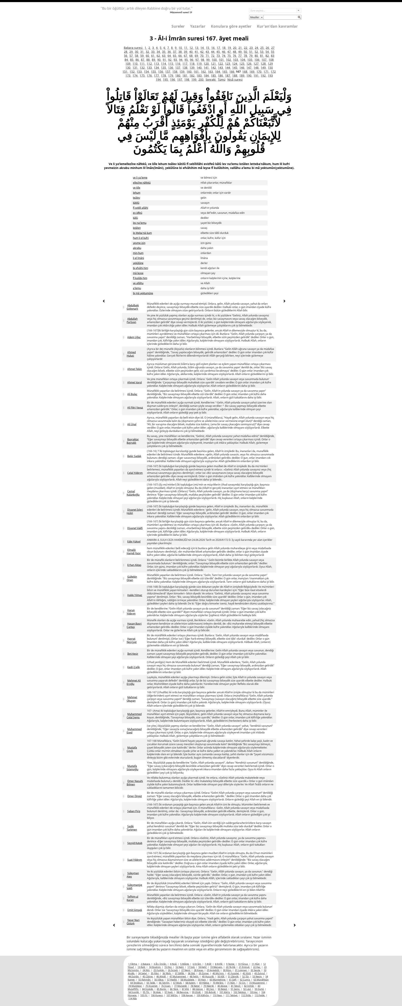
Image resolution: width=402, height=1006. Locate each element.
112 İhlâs (246, 995)
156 (161, 71)
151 (125, 71)
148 (256, 68)
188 (235, 75)
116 (178, 64)
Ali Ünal (131, 424)
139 (192, 68)
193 (270, 75)
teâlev (136, 198)
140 (199, 68)
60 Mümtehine (218, 979)
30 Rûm (227, 970)
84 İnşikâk (148, 989)
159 (182, 71)
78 (246, 56)
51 (251, 52)
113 (157, 64)
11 (186, 48)
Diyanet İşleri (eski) (135, 511)
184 (207, 75)
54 (267, 52)
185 (214, 75)
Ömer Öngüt (134, 796)
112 (150, 64)
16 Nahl (179, 967)
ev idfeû (137, 213)
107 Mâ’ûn (172, 995)
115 (171, 64)
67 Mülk (177, 982)
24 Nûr (146, 970)
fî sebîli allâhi (140, 208)
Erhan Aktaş (134, 565)
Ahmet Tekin (134, 369)
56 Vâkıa (159, 979)
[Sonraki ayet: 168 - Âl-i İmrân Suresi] (284, 302)
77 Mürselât (180, 985)
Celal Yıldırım (135, 473)
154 (147, 71)
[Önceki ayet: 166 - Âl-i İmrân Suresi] (104, 302)
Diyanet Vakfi (135, 528)
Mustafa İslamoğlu (132, 767)
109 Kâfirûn (203, 995)
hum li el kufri (141, 238)
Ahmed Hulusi (131, 353)
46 (224, 52)
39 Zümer (204, 973)
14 (202, 48)
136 (171, 68)
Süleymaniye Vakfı (134, 886)
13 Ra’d (142, 967)
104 (243, 60)
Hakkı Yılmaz (134, 595)
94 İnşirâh (134, 992)
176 (150, 75)
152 (132, 71)
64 (170, 56)
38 (180, 52)
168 (245, 71)
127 (256, 64)
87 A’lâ (185, 989)
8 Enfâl (219, 963)
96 (192, 60)
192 (264, 75)
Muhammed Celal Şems (134, 715)
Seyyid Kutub (134, 843)
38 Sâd (192, 973)
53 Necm (257, 976)
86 (137, 60)
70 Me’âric (218, 982)
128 (264, 64)
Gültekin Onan (132, 578)
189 (242, 75)
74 (224, 56)
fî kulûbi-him (140, 278)
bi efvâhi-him (140, 268)
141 (207, 68)
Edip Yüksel (133, 541)
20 (235, 48)
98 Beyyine (183, 992)
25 (262, 48)
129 (270, 64)
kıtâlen (137, 228)
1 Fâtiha (133, 963)
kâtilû (136, 203)
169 (252, 71)
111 (143, 64)
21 (240, 48)
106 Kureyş (157, 995)
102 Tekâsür (240, 992)
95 (186, 60)
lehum (136, 193)
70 (202, 56)
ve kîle (136, 187)
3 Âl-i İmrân (160, 963)
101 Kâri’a (224, 992)
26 (268, 48)
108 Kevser (187, 995)
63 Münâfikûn (261, 979)
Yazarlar (197, 26)
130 (128, 68)
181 (185, 75)
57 (131, 56)
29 (131, 52)
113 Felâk (260, 995)
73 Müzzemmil (257, 982)
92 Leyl (247, 989)
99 (208, 60)
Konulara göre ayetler (231, 26)
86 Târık (174, 989)
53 (262, 52)
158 (175, 71)
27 (272, 48)
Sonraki (211, 79)
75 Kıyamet (152, 985)
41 (197, 52)
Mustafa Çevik (132, 749)
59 (142, 56)
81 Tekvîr (236, 985)
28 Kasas (199, 970)
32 (148, 52)
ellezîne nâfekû (142, 182)
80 (257, 56)
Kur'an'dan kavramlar (277, 26)
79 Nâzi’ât (209, 985)
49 (240, 52)
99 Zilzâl (196, 992)
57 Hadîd (172, 979)
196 (173, 79)
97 (197, 60)
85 (132, 60)
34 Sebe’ (143, 973)
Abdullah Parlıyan (132, 320)
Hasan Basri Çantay (134, 625)
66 (180, 56)
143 (221, 68)
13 (197, 48)
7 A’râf (208, 963)
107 (264, 60)
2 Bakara (146, 963)
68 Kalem (191, 982)
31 (142, 52)
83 (272, 56)
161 (197, 71)
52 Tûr (245, 976)
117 (185, 64)
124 (235, 64)
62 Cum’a (245, 979)
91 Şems (235, 989)
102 (229, 60)
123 (228, 64)
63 (164, 56)
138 (185, 68)
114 (164, 64)
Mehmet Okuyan (132, 699)
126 (249, 64)
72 (213, 56)
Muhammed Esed (134, 730)
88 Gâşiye (197, 989)
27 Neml (186, 970)
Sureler (178, 26)
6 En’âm (197, 963)
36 (170, 52)
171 (266, 71)
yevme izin (139, 243)
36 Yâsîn (167, 973)
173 (128, 75)
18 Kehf (202, 967)
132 (143, 68)
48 (235, 52)
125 (242, 64)
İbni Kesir (132, 654)
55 (272, 52)
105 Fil (144, 995)
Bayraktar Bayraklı (133, 441)
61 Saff (233, 979)
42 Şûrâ (247, 973)
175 (143, 75)
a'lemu (137, 288)
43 (208, 52)
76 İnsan (166, 985)
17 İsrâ (191, 967)
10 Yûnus (243, 963)
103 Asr (254, 992)
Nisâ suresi (235, 79)
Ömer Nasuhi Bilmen (135, 782)
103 (236, 60)
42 (202, 52)
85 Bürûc (162, 989)
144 (228, 68)
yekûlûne (138, 263)
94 (181, 60)
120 (207, 64)
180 (178, 75)
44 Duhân (133, 976)
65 (175, 56)
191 (256, 75)
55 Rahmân (144, 979)
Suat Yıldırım (134, 860)
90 (159, 60)
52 (257, 52)
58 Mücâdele (187, 979)
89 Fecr (210, 989)
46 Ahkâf (161, 976)
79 (251, 56)
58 (137, 56)
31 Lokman (241, 970)
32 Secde (256, 970)
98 (203, 60)
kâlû (135, 218)
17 (219, 48)
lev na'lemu (139, 223)
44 (213, 52)
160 (189, 71)
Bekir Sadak (134, 456)
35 (164, 52)
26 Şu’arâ (173, 970)
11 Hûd (256, 963)
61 (153, 56)
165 (225, 71)
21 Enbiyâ (244, 967)
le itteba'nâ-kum (142, 233)
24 (257, 48)
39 (186, 52)
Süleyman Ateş (133, 874)
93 (176, 60)
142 (214, 68)
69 (197, 56)
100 (215, 60)
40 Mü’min (218, 973)
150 (270, 68)
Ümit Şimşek (134, 910)
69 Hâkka (204, 982)
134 (157, 68)
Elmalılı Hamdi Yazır (134, 551)
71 (208, 56)
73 (218, 56)
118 (192, 64)
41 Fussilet (234, 973)
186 (221, 75)
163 (211, 71)
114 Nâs (132, 998)
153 (140, 71)
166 (232, 71)
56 (126, 56)
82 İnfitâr (249, 985)
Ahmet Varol (134, 382)
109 (128, 64)
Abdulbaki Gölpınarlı (133, 307)
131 (135, 68)
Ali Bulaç (132, 394)
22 (246, 48)
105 (250, 60)
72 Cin (242, 982)
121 (214, 64)
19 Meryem (216, 967)
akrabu (137, 248)
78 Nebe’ (195, 985)
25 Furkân (159, 970)
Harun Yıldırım (131, 611)
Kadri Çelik (133, 667)
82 (267, 56)
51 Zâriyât (233, 976)
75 (229, 56)
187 (228, 75)
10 (181, 48)
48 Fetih (194, 976)
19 (230, 48)
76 (235, 56)
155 (154, 71)
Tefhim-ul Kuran (132, 898)
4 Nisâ (173, 963)
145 (235, 68)
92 (170, 60)
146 (242, 68)
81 (262, 56)
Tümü (221, 79)
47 (229, 52)
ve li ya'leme (140, 177)
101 (222, 60)
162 (204, 71)
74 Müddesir (135, 985)
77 (240, 56)
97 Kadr (169, 992)
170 (259, 71)
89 (154, 60)
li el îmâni (138, 258)
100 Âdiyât (210, 992)
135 (164, 68)
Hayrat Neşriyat (132, 640)
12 (191, 48)
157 (168, 71)
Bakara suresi (133, 48)
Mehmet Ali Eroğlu (134, 682)
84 (127, 60)
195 (166, 79)
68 (191, 56)
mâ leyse (138, 273)
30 (137, 52)
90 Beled (223, 989)
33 (153, 52)
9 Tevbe (230, 963)
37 (175, 52)
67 (186, 56)
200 (201, 79)
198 (187, 79)
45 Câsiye (148, 976)
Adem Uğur (134, 337)
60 (148, 56)
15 (208, 48)
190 (249, 75)
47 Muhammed (178, 976)
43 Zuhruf (259, 973)
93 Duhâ (259, 989)
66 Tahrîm (164, 982)
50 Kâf (221, 976)
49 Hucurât (208, 976)
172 (273, 71)
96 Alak (157, 992)
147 (249, 68)
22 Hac (257, 967)
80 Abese (223, 985)
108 (271, 60)
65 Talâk (151, 982)
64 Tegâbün (136, 982)
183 (199, 75)
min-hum (138, 253)
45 (218, 52)
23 (251, 48)
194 (159, 79)
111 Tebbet (232, 995)
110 (135, 64)
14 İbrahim (155, 967)
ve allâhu (138, 283)
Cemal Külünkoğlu (133, 492)
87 (143, 60)
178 (164, 75)
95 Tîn (146, 992)
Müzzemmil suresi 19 (181, 12)
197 (180, 79)
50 (246, 52)
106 (257, 60)
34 (159, 52)
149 (264, 68)
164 (218, 71)
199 (194, 79)
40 (191, 52)
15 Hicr (168, 967)
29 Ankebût (213, 970)
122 (221, 64)
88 (148, 60)
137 (178, 68)
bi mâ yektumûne (143, 293)
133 (150, 68)
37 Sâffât (180, 973)
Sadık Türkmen (132, 827)
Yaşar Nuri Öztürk (133, 921)
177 (157, 75)
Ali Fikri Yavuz (135, 407)
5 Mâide (184, 963)
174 (135, 75)
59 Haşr (202, 979)
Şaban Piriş (133, 811)
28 (126, 52)
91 (165, 60)
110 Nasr (218, 995)
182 (192, 75)
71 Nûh (231, 982)
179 (171, 75)
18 (224, 48)
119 (199, 64)
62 (159, 56)
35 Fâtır (155, 973)
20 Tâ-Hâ (231, 967)
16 (213, 48)
